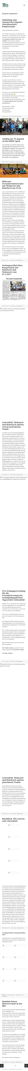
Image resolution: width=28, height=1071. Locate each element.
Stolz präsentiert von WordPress (15, 1069)
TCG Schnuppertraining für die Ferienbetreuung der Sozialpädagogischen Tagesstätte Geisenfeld (13, 595)
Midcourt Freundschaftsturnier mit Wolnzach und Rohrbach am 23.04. (13, 184)
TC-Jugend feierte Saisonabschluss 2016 (13, 933)
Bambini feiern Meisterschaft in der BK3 (12, 1003)
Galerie (5, 995)
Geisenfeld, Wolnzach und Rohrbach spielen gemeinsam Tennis (13, 780)
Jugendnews (19, 116)
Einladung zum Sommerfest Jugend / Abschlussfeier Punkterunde (12, 23)
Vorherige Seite (2, 1065)
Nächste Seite (26, 1065)
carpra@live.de (6, 103)
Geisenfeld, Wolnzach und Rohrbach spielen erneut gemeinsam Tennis (13, 425)
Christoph (12, 116)
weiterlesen (15, 157)
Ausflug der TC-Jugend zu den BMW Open (13, 140)
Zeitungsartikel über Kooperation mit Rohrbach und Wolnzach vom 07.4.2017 (12, 270)
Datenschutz (4, 1069)
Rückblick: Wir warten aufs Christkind (13, 819)
